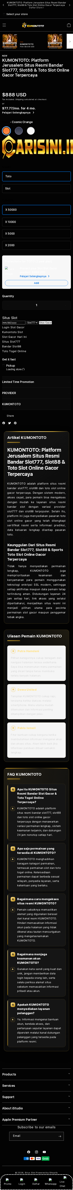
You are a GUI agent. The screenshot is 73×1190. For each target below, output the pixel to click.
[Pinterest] (16, 423)
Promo (8, 1183)
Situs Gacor (45, 322)
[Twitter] (10, 423)
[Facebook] (4, 423)
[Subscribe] (60, 1136)
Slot (7, 188)
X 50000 (11, 209)
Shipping (19, 99)
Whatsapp (51, 1183)
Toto (8, 176)
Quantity (8, 296)
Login (22, 1183)
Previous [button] (3, 5)
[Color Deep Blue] (19, 131)
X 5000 (10, 233)
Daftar (36, 1183)
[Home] (33, 25)
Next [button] (69, 5)
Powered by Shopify (47, 1173)
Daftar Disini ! (36, 7)
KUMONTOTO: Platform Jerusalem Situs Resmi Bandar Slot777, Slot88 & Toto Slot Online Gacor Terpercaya (36, 5)
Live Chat (62, 1183)
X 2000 (10, 245)
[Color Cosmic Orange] (6, 131)
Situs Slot (30, 1173)
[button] (4, 25)
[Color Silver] (31, 131)
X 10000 (10, 222)
